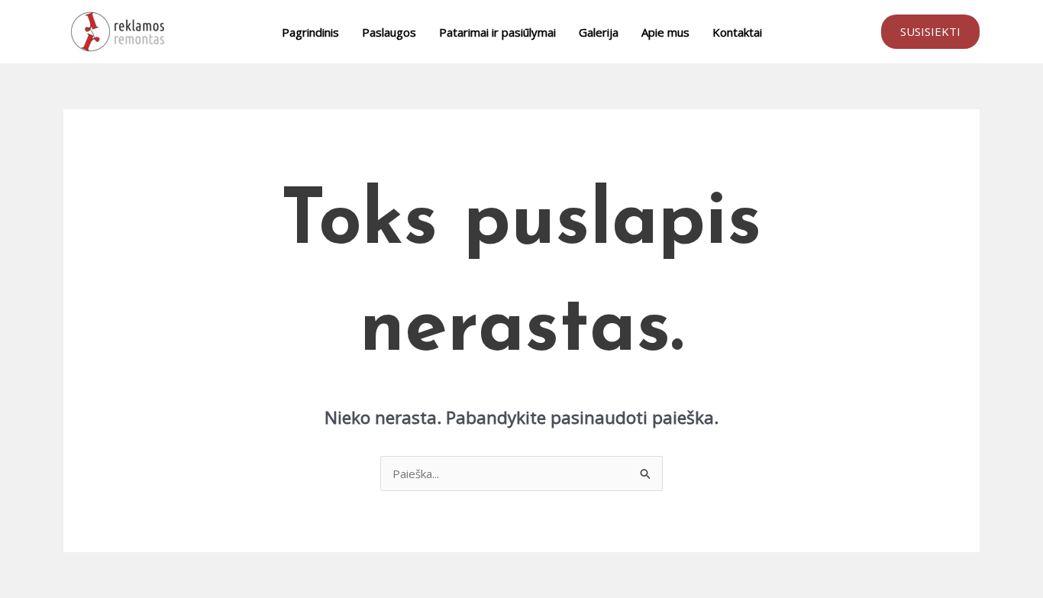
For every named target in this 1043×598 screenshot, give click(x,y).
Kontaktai (737, 32)
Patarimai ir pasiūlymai (497, 32)
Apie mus (665, 32)
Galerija (598, 32)
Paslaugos (389, 32)
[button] (930, 32)
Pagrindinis (310, 32)
